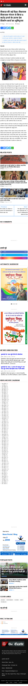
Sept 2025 (4, 399)
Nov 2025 (4, 396)
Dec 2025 (4, 395)
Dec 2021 (4, 464)
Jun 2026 (4, 386)
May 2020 (4, 482)
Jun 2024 (4, 421)
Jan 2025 (4, 411)
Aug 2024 (4, 418)
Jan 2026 (4, 393)
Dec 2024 (4, 412)
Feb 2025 (4, 409)
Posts (4, 622)
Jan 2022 (4, 463)
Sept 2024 (4, 417)
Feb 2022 (4, 461)
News (18, 24)
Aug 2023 (4, 435)
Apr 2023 (4, 441)
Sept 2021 (4, 469)
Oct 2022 (4, 450)
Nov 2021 (4, 466)
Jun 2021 (4, 472)
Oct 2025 (4, 398)
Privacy (15, 682)
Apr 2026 (4, 389)
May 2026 (4, 388)
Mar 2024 (4, 425)
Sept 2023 (4, 434)
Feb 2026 (4, 392)
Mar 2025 (4, 408)
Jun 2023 (4, 438)
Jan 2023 (4, 445)
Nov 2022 (4, 448)
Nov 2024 (4, 414)
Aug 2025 (4, 401)
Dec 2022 (4, 447)
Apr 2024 (4, 424)
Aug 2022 (4, 453)
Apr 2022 (4, 458)
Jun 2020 (4, 480)
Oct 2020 (4, 474)
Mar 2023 (4, 443)
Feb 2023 (4, 444)
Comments (5, 623)
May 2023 (4, 440)
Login (7, 682)
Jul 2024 (4, 419)
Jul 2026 (4, 385)
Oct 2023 (4, 432)
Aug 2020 (4, 477)
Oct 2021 (4, 467)
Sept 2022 (4, 451)
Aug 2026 (4, 383)
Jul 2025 (4, 402)
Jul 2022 (4, 454)
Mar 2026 (4, 390)
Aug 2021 (4, 470)
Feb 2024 (4, 427)
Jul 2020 (4, 479)
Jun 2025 (4, 403)
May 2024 (4, 422)
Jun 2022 (4, 456)
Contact (20, 682)
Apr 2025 (4, 406)
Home (11, 682)
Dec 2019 (4, 483)
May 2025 (4, 405)
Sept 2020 (4, 476)
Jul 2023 (4, 437)
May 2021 (4, 473)
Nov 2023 (4, 431)
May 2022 (4, 457)
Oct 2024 (4, 415)
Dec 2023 (4, 430)
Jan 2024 (4, 428)
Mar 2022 (4, 460)
